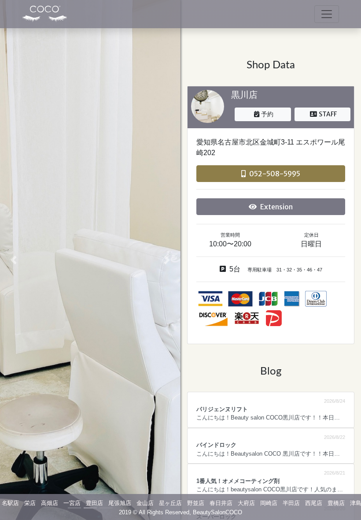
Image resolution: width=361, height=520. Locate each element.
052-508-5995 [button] (274, 173)
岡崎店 (268, 503)
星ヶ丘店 (170, 503)
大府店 (246, 503)
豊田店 (94, 503)
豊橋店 (336, 503)
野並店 (195, 503)
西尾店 (313, 503)
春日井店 (221, 503)
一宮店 (72, 503)
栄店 (30, 503)
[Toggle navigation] (326, 14)
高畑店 (49, 503)
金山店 (145, 503)
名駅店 (10, 503)
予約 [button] (267, 114)
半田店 (291, 503)
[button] (13, 260)
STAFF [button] (328, 114)
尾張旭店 (119, 503)
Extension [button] (276, 206)
